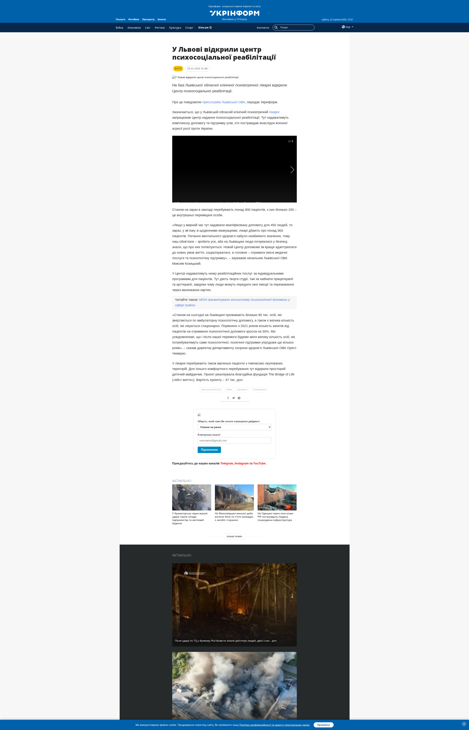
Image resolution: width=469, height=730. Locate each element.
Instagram (242, 463)
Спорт (189, 27)
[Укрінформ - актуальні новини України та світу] (234, 13)
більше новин (234, 536)
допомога (242, 389)
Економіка (134, 27)
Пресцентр (148, 19)
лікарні (274, 112)
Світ (147, 27)
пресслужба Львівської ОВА (223, 102)
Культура (175, 27)
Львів (229, 389)
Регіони (160, 27)
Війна (119, 27)
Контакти (263, 27)
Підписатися (209, 449)
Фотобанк (133, 19)
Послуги (120, 19)
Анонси (162, 19)
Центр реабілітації (211, 389)
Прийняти (323, 724)
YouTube (259, 463)
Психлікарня (259, 389)
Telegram (226, 463)
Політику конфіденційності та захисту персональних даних (274, 724)
